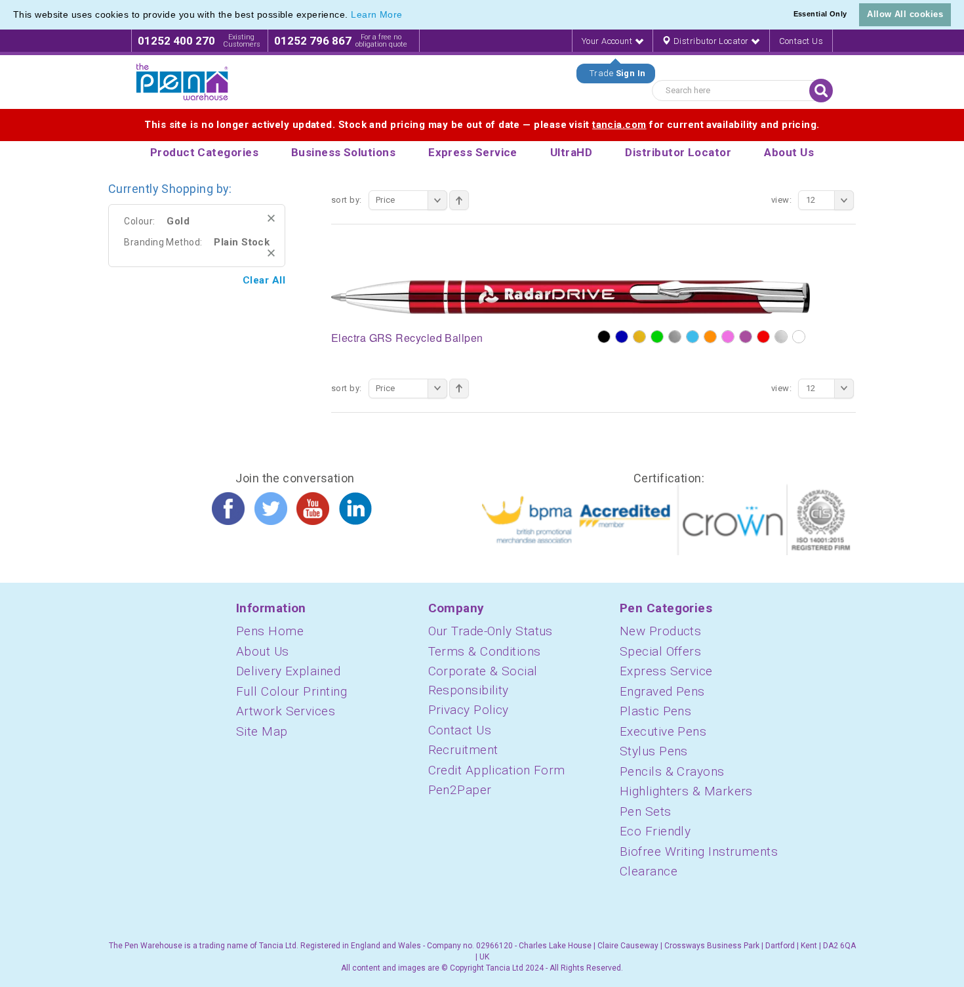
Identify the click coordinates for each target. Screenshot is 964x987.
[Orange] (710, 336)
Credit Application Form (496, 770)
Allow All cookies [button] (905, 14)
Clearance (648, 871)
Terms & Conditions (484, 651)
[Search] (821, 90)
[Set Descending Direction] (459, 200)
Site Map (262, 731)
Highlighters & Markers (686, 791)
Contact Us (801, 41)
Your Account (608, 41)
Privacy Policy (468, 709)
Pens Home (270, 631)
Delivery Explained (288, 671)
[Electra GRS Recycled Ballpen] (570, 296)
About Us (262, 651)
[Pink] (727, 336)
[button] (407, 16)
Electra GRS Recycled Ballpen (407, 337)
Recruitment (463, 749)
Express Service (666, 671)
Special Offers (660, 651)
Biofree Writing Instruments (699, 851)
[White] (798, 336)
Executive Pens (663, 731)
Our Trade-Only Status (490, 631)
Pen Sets (646, 811)
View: (781, 200)
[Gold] (639, 336)
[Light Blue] (692, 336)
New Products (660, 631)
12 (811, 200)
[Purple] (745, 336)
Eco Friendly (655, 831)
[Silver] (781, 336)
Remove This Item (271, 218)
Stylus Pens (654, 751)
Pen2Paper (460, 789)
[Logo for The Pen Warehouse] (182, 82)
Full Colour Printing (291, 691)
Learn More (377, 14)
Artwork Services (285, 711)
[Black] (604, 336)
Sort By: (346, 200)
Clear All (264, 280)
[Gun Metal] (674, 336)
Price (385, 200)
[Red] (763, 336)
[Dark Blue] (621, 336)
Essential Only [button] (820, 14)
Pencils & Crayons (672, 771)
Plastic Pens (655, 711)
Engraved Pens (662, 691)
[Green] (657, 336)
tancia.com (619, 125)
